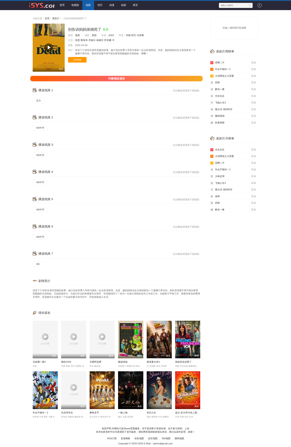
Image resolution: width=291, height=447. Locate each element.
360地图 (166, 438)
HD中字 (40, 127)
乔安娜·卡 (109, 40)
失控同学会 (67, 412)
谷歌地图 (139, 438)
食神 (233, 196)
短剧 (123, 5)
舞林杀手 (94, 412)
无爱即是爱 (95, 362)
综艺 (100, 5)
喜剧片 (55, 18)
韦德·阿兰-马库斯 (135, 35)
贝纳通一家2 (39, 362)
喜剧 (77, 35)
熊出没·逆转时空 (233, 109)
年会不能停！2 (40, 412)
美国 (94, 35)
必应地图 (152, 438)
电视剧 (75, 5)
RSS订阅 (112, 438)
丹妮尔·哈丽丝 (95, 40)
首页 (62, 5)
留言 (135, 5)
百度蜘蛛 (125, 438)
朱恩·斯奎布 (81, 40)
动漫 (111, 5)
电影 (88, 5)
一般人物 (122, 412)
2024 (111, 35)
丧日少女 (151, 412)
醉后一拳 (233, 89)
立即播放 (77, 60)
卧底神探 (233, 122)
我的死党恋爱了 (183, 362)
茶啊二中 (233, 62)
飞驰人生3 (233, 102)
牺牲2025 (66, 362)
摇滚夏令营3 (153, 362)
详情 (143, 53)
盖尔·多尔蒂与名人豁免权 (188, 412)
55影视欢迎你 (116, 78)
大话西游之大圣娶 (233, 76)
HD (38, 264)
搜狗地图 (179, 438)
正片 (38, 100)
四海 (233, 82)
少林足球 (233, 176)
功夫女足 (233, 96)
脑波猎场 (122, 362)
